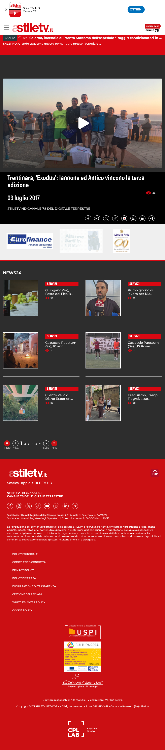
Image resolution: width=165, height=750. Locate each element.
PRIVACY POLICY (23, 570)
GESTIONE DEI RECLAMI (27, 594)
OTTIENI (136, 9)
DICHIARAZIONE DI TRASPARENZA (34, 586)
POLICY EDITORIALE (25, 554)
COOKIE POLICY (22, 610)
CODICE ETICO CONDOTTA (29, 562)
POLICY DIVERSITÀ (24, 578)
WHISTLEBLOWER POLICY (28, 602)
